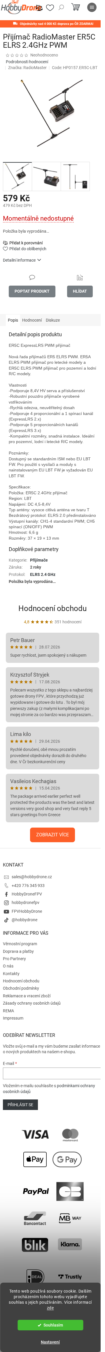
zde (50, 1307)
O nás (8, 966)
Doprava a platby (18, 951)
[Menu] (92, 7)
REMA (8, 1010)
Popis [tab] (13, 320)
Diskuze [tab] (53, 320)
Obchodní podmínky (21, 988)
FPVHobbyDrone (27, 911)
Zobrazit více (52, 835)
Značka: (27, 67)
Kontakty (11, 973)
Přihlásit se (20, 1104)
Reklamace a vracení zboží (26, 996)
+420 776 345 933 (28, 885)
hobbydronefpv (25, 902)
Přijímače (39, 560)
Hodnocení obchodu (52, 608)
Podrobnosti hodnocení (27, 61)
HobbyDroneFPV (27, 894)
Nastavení (50, 1342)
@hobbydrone (24, 919)
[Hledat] (61, 7)
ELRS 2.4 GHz (42, 574)
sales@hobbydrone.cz (32, 876)
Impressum (13, 1018)
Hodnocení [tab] (32, 320)
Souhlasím (53, 1325)
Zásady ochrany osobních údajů (32, 1003)
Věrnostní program (20, 943)
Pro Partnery (14, 958)
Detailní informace (19, 260)
